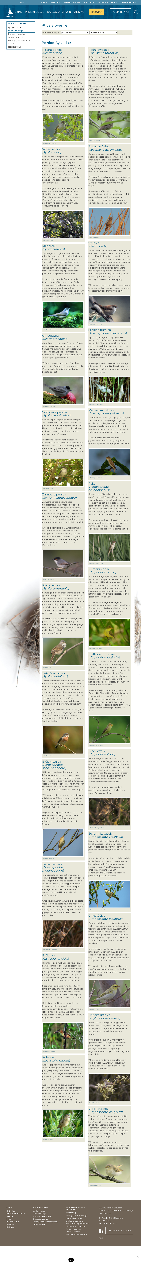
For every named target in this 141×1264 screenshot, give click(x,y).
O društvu (10, 1211)
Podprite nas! (120, 12)
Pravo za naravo (73, 1232)
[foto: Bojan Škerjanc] (63, 933)
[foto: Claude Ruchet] (109, 729)
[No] (137, 1256)
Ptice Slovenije (15, 31)
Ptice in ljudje (34, 12)
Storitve (10, 1224)
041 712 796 (106, 1221)
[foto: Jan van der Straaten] (109, 894)
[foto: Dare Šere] (63, 472)
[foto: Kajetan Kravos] (109, 547)
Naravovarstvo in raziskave (65, 12)
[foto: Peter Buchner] (63, 315)
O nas (18, 12)
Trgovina (96, 12)
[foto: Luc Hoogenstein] (109, 811)
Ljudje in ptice (14, 27)
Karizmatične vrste (74, 1218)
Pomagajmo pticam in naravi (19, 42)
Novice (44, 2)
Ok (71, 1260)
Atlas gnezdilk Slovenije (76, 1215)
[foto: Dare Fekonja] (63, 1036)
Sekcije (9, 1216)
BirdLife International (15, 1213)
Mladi (8, 1219)
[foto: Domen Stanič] (63, 127)
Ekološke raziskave (74, 1221)
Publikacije (89, 2)
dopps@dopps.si (109, 1223)
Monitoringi (71, 1213)
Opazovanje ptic (16, 37)
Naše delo (55, 2)
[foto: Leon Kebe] (63, 842)
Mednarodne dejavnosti (76, 1234)
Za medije (103, 2)
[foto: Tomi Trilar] (63, 224)
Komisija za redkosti (17, 34)
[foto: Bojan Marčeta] (109, 389)
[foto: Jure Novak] (63, 563)
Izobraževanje (14, 47)
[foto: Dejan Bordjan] (109, 462)
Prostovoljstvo (12, 1222)
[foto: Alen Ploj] (63, 651)
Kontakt (114, 2)
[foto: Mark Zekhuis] (109, 1087)
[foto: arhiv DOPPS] (109, 1169)
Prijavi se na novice (119, 1230)
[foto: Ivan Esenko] (63, 390)
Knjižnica (10, 1227)
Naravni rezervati (72, 2)
